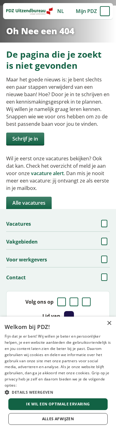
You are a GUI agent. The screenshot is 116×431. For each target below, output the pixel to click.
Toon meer (105, 224)
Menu (105, 11)
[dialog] (58, 374)
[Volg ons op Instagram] (86, 302)
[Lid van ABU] (69, 316)
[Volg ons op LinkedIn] (74, 302)
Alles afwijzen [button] (58, 418)
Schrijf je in (25, 138)
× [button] (109, 323)
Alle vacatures (28, 202)
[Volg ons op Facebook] (61, 302)
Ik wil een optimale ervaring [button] (58, 404)
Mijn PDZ (86, 11)
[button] (58, 392)
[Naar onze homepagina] (29, 11)
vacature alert (47, 173)
